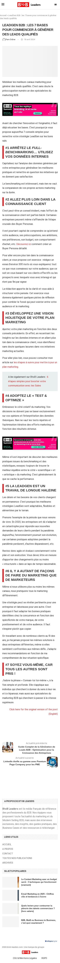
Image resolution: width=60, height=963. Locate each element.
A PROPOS (7, 849)
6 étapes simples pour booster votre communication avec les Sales (28, 381)
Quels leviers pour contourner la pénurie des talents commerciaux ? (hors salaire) (38, 908)
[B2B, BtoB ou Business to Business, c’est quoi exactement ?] (10, 921)
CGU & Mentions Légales (25, 958)
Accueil (3, 15)
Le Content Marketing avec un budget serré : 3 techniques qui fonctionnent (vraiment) (39, 882)
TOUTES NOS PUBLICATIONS (17, 858)
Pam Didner (11, 39)
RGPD (44, 958)
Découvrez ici (23, 244)
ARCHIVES (7, 863)
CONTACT (7, 854)
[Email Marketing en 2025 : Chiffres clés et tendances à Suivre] (10, 895)
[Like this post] (29, 730)
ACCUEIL (6, 844)
